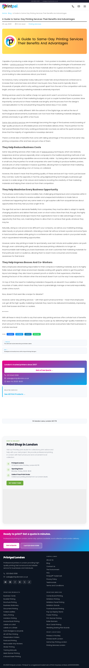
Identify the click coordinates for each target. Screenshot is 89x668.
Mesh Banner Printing (11, 653)
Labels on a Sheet (10, 628)
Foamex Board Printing (55, 609)
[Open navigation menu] (85, 6)
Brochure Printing (10, 602)
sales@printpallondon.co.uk (50, 1)
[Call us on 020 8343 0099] (73, 6)
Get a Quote (11, 545)
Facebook (10, 334)
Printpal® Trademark (54, 576)
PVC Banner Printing (54, 618)
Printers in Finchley (53, 636)
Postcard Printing (10, 640)
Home (4, 13)
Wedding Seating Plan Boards (57, 628)
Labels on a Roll (9, 624)
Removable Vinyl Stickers (13, 644)
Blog (10, 13)
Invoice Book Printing (11, 621)
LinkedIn (28, 334)
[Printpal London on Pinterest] (20, 582)
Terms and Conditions (55, 585)
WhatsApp (36, 334)
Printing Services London (55, 645)
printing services (17, 64)
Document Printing (10, 609)
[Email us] (79, 6)
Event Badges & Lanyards (13, 631)
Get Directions (15, 483)
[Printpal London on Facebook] (15, 582)
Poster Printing (51, 615)
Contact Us (50, 566)
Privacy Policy (51, 579)
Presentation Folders (11, 637)
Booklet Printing (9, 599)
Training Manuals (10, 650)
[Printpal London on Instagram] (10, 582)
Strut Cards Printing (53, 624)
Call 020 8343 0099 (31, 546)
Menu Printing (8, 615)
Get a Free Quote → (44, 370)
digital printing (48, 152)
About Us (49, 560)
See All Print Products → (14, 394)
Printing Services (35, 24)
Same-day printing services (13, 122)
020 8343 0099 (35, 1)
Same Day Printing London (56, 642)
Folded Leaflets (9, 612)
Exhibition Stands (52, 605)
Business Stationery (11, 605)
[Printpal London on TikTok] (29, 582)
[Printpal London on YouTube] (5, 582)
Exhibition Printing (53, 599)
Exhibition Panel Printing (55, 602)
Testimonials (51, 582)
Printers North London (54, 639)
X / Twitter (19, 334)
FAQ (47, 573)
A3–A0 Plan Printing (10, 634)
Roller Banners (51, 621)
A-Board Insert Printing (12, 656)
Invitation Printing (10, 618)
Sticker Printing (9, 647)
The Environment (52, 569)
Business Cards (9, 596)
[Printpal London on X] (24, 582)
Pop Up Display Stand (54, 612)
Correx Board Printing (54, 596)
